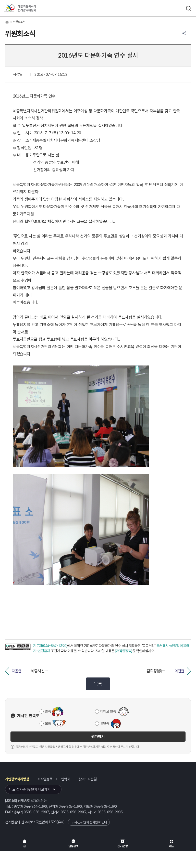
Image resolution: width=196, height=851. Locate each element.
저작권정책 (45, 779)
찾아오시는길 (87, 779)
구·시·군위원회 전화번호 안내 (89, 822)
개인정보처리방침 (17, 779)
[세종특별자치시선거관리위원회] (29, 8)
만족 (48, 711)
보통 (48, 723)
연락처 (65, 779)
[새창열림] (18, 648)
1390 (53, 822)
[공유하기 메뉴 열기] (184, 33)
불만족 (104, 723)
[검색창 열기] (188, 8)
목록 (98, 683)
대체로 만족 (108, 711)
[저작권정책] (123, 651)
